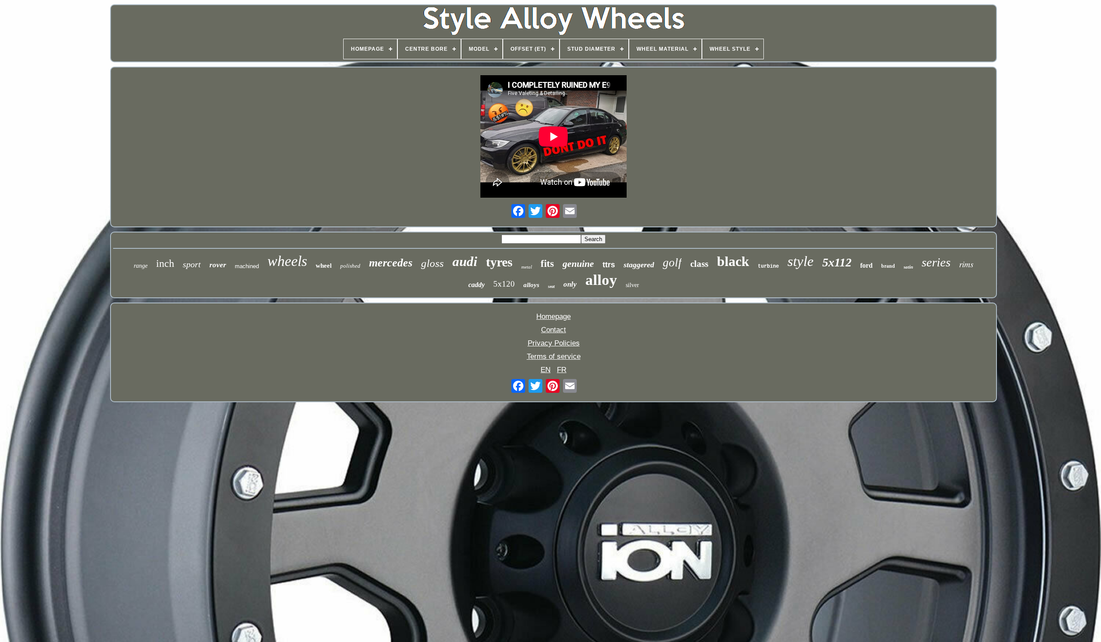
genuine (578, 263)
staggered (639, 264)
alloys (531, 284)
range (141, 266)
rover (217, 265)
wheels (287, 261)
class (699, 264)
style (800, 261)
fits (547, 263)
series (936, 262)
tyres (499, 262)
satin (908, 266)
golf (672, 262)
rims (966, 264)
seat (551, 286)
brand (888, 266)
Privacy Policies (554, 343)
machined (247, 266)
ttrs (609, 264)
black (733, 261)
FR (561, 370)
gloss (432, 263)
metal (526, 266)
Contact (553, 330)
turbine (768, 266)
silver (632, 285)
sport (192, 264)
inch (165, 263)
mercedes (390, 263)
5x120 (504, 283)
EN (545, 370)
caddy (476, 284)
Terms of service (554, 356)
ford (866, 265)
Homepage (553, 316)
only (570, 284)
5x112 (837, 262)
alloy (601, 280)
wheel (324, 265)
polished (350, 266)
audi (464, 261)
